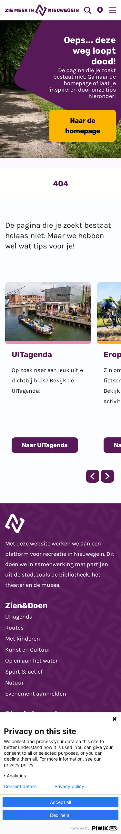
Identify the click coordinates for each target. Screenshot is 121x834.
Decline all (60, 815)
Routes (14, 627)
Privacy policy (69, 786)
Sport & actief (24, 671)
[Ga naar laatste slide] (92, 476)
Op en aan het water (31, 660)
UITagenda (19, 616)
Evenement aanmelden (35, 693)
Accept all (60, 802)
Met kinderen (22, 638)
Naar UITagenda (45, 445)
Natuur (14, 682)
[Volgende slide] (107, 476)
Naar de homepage (82, 125)
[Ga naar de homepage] (42, 10)
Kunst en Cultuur (27, 649)
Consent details (20, 786)
